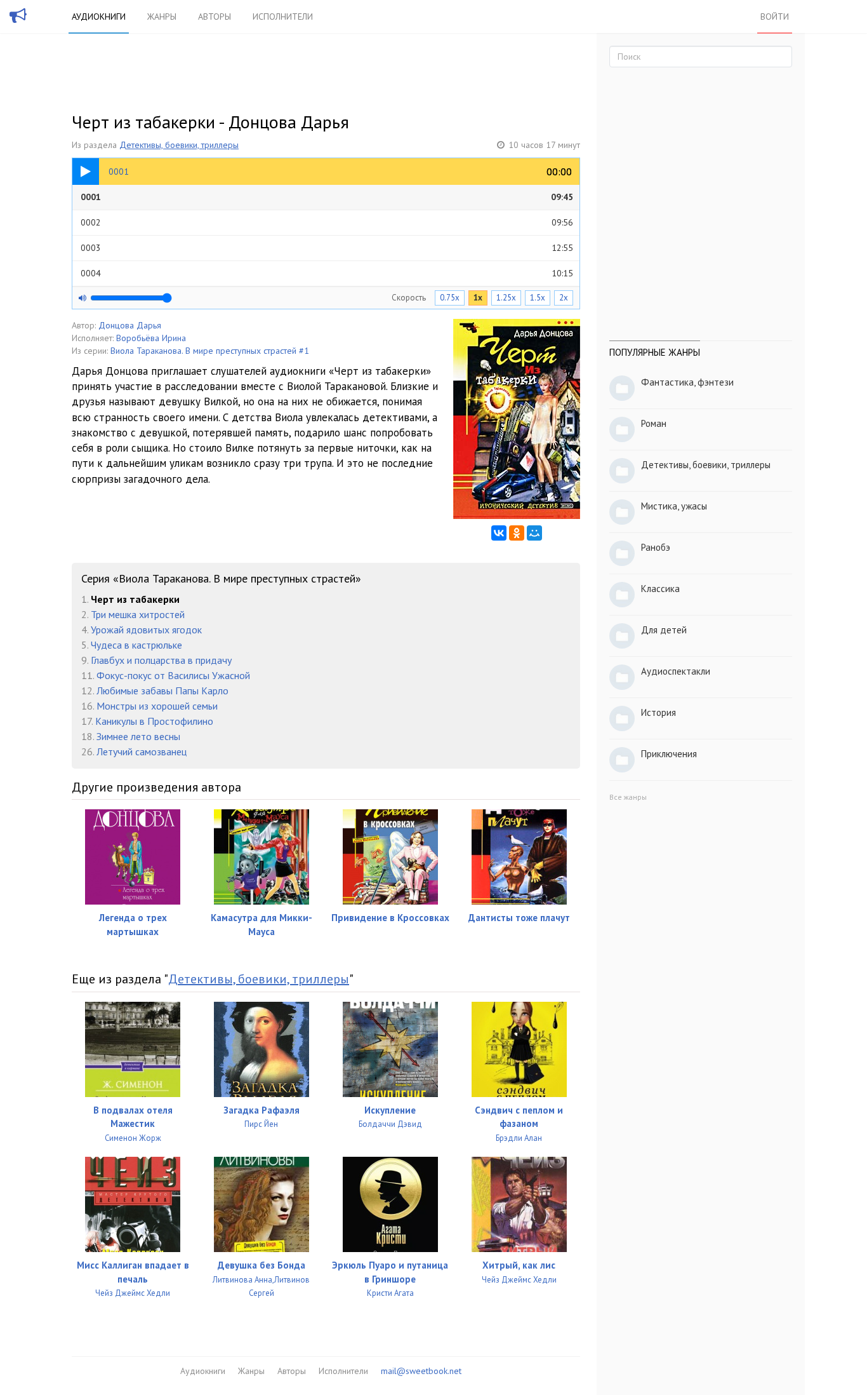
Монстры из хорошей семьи (157, 705)
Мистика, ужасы (674, 506)
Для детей (664, 630)
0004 (327, 273)
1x (477, 297)
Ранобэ (655, 547)
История (658, 712)
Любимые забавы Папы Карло (162, 690)
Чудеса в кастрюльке (136, 644)
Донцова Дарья (129, 325)
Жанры (161, 16)
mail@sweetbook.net (421, 1371)
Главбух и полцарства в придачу (161, 660)
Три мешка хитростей (138, 614)
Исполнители (283, 16)
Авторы (214, 16)
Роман (653, 423)
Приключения (669, 754)
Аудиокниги (99, 16)
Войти (774, 16)
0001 (327, 197)
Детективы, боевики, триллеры (179, 145)
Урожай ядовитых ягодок (146, 629)
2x (563, 297)
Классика (660, 589)
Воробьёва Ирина (151, 338)
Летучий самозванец (141, 751)
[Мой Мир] (534, 533)
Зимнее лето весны (138, 736)
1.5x (537, 297)
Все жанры (628, 797)
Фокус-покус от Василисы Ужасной (173, 675)
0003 (327, 247)
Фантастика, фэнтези (687, 382)
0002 (327, 222)
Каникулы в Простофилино (154, 721)
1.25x (506, 297)
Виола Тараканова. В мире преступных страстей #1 (209, 350)
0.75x (450, 297)
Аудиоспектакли (675, 671)
